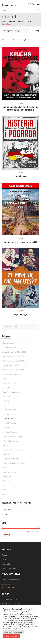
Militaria (5, 467)
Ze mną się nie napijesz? (20, 314)
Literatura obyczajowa (11, 459)
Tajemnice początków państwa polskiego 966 (20, 242)
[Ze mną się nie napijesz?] (20, 278)
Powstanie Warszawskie (13, 436)
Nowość (6, 514)
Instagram (30, 4)
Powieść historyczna (11, 441)
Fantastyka (7, 401)
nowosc (16, 40)
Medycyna (6, 387)
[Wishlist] (33, 4)
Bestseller (7, 510)
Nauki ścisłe (7, 476)
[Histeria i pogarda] (20, 142)
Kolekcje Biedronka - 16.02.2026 (14, 352)
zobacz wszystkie (8, 343)
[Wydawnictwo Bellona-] (9, 4)
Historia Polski (9, 419)
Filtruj (7, 535)
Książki (4, 379)
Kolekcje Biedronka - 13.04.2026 (14, 374)
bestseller (6, 40)
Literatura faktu (8, 454)
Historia (5, 405)
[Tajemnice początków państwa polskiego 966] (20, 209)
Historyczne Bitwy (10, 410)
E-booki (4, 490)
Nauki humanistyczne (10, 472)
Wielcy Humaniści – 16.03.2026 (13, 370)
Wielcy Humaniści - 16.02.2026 (13, 356)
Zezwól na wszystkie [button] (11, 636)
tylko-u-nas (27, 40)
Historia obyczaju (10, 414)
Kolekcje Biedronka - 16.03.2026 (14, 365)
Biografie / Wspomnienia (12, 392)
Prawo (5, 485)
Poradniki (6, 481)
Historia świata (9, 427)
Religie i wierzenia (9, 383)
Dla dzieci (6, 396)
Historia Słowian (10, 423)
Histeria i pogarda (20, 176)
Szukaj (37, 326)
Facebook (28, 4)
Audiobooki (6, 494)
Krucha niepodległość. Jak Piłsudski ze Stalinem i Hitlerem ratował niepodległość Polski (20, 108)
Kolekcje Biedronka (9, 347)
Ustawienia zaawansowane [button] (13, 632)
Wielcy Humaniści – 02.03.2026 (13, 361)
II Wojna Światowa (10, 432)
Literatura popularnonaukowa (14, 463)
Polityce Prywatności (15, 628)
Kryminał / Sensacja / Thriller (13, 450)
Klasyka (5, 445)
